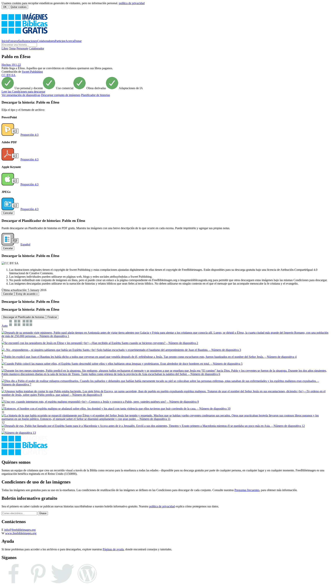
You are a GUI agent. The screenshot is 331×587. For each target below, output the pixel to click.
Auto (5, 325)
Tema (12, 48)
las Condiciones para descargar (23, 91)
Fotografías (15, 41)
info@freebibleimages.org (20, 529)
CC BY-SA (9, 75)
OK (5, 7)
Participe (60, 41)
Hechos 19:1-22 (11, 64)
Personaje (22, 48)
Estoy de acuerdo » (27, 293)
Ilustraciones (29, 41)
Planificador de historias (95, 95)
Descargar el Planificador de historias (23, 317)
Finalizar (52, 317)
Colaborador (36, 48)
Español (25, 244)
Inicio (5, 41)
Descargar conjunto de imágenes (60, 95)
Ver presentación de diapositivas (21, 95)
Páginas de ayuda (113, 549)
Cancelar (8, 213)
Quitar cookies (19, 7)
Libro (5, 48)
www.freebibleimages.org (20, 533)
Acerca (69, 41)
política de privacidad (132, 3)
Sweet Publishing (32, 71)
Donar (78, 41)
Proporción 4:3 (29, 134)
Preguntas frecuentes (246, 490)
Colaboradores (46, 41)
